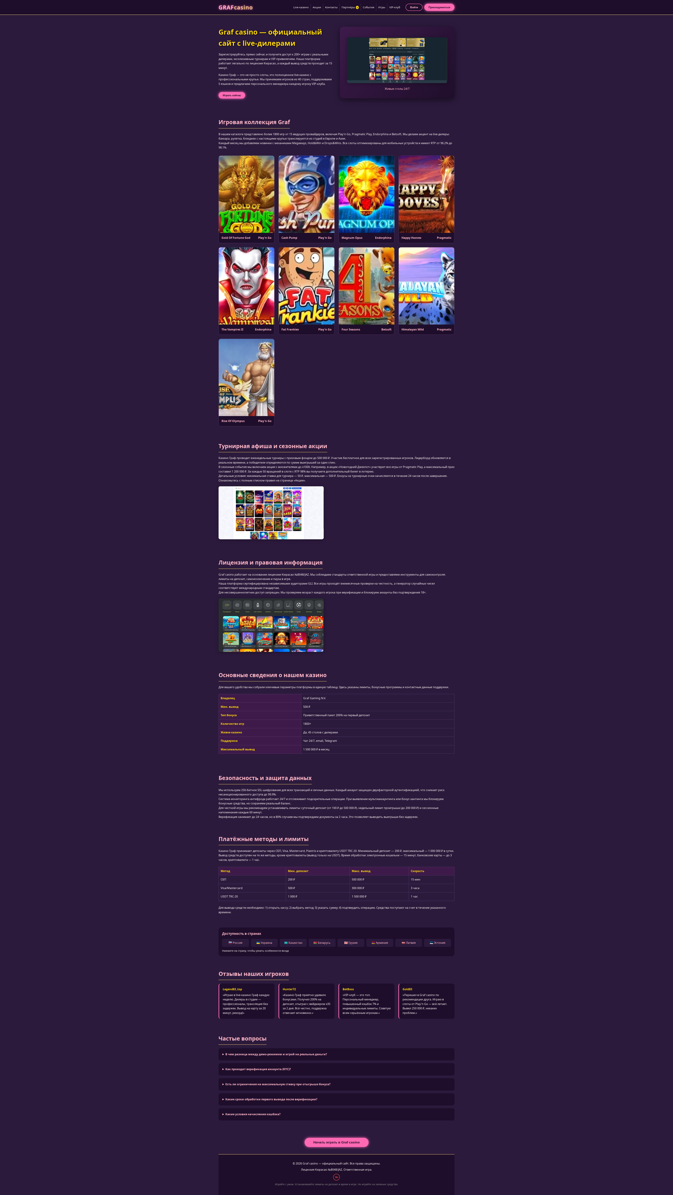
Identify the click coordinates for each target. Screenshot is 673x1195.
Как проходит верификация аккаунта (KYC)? (258, 1069)
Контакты (331, 7)
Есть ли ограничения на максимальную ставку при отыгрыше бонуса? (278, 1084)
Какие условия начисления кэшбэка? (253, 1114)
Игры (381, 7)
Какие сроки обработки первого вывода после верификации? (271, 1099)
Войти (414, 7)
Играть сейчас (232, 95)
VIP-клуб (394, 7)
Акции (317, 7)
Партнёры (350, 7)
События (368, 7)
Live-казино (301, 7)
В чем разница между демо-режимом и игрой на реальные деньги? (276, 1054)
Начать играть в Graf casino (336, 1142)
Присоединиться (439, 7)
